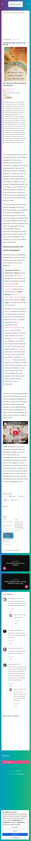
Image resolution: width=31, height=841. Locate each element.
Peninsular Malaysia (12, 286)
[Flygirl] (21, 525)
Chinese (19, 276)
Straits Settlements (15, 328)
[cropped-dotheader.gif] (15, 4)
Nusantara (15, 338)
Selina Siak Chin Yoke (9, 89)
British (7, 328)
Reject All (15, 831)
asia (6, 550)
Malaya (7, 330)
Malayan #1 (10, 91)
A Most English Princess (6, 540)
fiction (9, 550)
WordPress (19, 771)
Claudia (10, 664)
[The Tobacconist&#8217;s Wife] (8, 521)
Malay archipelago (11, 281)
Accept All (15, 834)
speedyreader (11, 598)
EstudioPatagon (20, 774)
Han (18, 322)
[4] (9, 302)
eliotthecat (11, 630)
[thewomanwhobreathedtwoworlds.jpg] (15, 64)
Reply (10, 611)
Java (20, 333)
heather (16, 614)
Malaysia (8, 311)
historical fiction (16, 550)
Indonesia (16, 297)
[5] (15, 305)
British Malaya (10, 284)
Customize (15, 827)
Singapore (8, 289)
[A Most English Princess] (8, 536)
